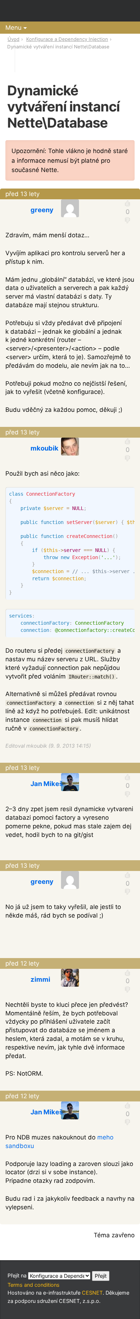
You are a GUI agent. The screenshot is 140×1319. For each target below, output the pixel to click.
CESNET (92, 1293)
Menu (13, 27)
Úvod (13, 39)
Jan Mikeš (47, 783)
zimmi (40, 979)
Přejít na (18, 1275)
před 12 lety (22, 963)
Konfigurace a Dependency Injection (67, 39)
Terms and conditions (34, 1285)
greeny (42, 210)
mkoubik (45, 448)
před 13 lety (22, 193)
